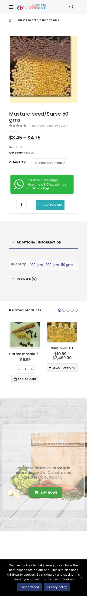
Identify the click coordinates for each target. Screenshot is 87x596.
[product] (25, 334)
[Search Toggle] (71, 7)
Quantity (17, 162)
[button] (60, 310)
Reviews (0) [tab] (27, 279)
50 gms (67, 264)
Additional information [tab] (39, 242)
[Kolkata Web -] (32, 7)
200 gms (52, 264)
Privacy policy (57, 587)
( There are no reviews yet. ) (48, 126)
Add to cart (52, 205)
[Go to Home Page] (10, 20)
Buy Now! (48, 492)
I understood (29, 587)
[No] (81, 577)
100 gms (37, 264)
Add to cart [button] (27, 379)
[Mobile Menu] (12, 7)
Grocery (29, 153)
